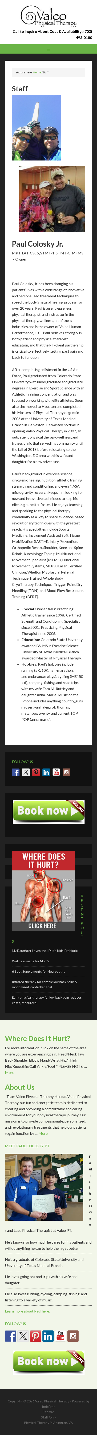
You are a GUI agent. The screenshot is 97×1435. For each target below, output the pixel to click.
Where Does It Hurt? (37, 1038)
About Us (20, 1087)
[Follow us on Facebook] (16, 772)
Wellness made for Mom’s (30, 961)
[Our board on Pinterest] (36, 772)
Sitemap (49, 1412)
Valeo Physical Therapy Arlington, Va (48, 16)
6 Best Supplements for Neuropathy (38, 971)
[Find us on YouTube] (56, 772)
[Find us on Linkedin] (46, 772)
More (9, 1072)
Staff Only (48, 1417)
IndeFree (48, 1407)
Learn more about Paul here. (27, 1311)
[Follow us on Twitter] (26, 772)
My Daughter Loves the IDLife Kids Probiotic (45, 951)
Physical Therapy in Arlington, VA (48, 1423)
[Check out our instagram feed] (66, 772)
